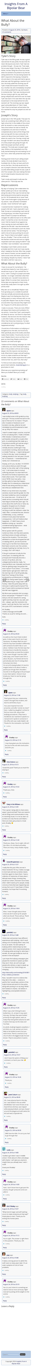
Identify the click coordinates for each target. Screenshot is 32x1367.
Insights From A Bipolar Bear (16, 6)
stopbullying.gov (21, 365)
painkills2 (10, 932)
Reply (4, 624)
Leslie (8, 1150)
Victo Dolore (11, 762)
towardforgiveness (13, 862)
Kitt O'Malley (11, 1206)
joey (8, 1255)
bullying (15, 394)
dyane (9, 411)
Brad (25, 30)
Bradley (10, 784)
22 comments (6, 32)
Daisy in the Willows (13, 804)
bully (10, 394)
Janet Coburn (12, 1095)
